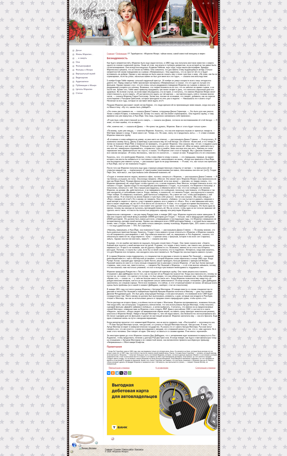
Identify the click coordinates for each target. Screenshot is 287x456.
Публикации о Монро (86, 85)
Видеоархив (82, 77)
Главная (110, 54)
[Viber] (125, 373)
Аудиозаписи (82, 81)
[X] (121, 373)
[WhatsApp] (129, 373)
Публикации (121, 54)
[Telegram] (117, 373)
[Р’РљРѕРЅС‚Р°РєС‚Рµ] (108, 373)
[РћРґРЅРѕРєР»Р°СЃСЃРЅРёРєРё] (113, 373)
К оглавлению (162, 368)
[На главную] (203, 4)
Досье (79, 50)
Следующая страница (205, 368)
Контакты (139, 449)
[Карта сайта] (208, 4)
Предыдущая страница (119, 368)
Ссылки (117, 449)
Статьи (79, 93)
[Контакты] (213, 4)
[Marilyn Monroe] (93, 19)
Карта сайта (127, 449)
